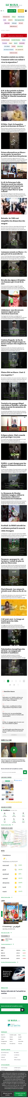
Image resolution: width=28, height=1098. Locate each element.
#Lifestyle (14, 23)
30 (14, 685)
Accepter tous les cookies (20, 1094)
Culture (2, 1039)
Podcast (20, 1043)
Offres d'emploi (17, 1059)
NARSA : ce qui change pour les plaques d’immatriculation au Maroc (13, 465)
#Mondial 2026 (6, 16)
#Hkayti (13, 16)
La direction (3, 1054)
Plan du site (3, 1059)
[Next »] (18, 685)
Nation (23, 40)
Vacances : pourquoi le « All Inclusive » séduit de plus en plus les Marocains (12, 561)
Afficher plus (14, 734)
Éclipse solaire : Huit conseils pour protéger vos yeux (13, 436)
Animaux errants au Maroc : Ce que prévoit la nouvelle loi (14, 253)
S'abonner (21, 10)
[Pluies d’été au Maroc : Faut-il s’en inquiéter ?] (14, 391)
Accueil (3, 30)
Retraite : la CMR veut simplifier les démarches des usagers (13, 221)
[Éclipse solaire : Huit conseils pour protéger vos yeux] (14, 451)
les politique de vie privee (14, 1090)
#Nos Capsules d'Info (19, 20)
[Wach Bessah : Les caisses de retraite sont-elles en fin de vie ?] (14, 607)
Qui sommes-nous (5, 1052)
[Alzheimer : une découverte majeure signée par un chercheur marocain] (14, 328)
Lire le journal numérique (14, 802)
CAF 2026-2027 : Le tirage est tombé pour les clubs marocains (12, 621)
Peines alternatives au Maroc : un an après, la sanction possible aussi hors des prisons (14, 154)
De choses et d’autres (8, 49)
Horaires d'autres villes (6, 824)
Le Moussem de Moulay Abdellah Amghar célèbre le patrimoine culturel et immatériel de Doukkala (12, 496)
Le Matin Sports (17, 1067)
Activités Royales (5, 40)
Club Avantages (4, 1067)
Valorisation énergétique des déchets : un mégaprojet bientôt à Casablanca (13, 651)
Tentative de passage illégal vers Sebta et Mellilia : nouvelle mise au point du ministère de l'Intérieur (14, 406)
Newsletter (10, 10)
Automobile (21, 43)
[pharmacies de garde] (14, 838)
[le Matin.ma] (14, 5)
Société (13, 46)
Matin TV (3, 1034)
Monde (11, 1037)
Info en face (20, 46)
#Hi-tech (21, 23)
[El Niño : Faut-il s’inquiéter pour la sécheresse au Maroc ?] (14, 141)
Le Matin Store (17, 1070)
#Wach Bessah (21, 16)
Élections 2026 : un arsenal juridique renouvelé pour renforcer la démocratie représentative (13, 715)
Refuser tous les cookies (7, 1094)
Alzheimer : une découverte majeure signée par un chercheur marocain (12, 312)
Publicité (3, 1057)
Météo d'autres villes (5, 897)
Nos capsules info (19, 49)
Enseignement (4, 1041)
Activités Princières (16, 40)
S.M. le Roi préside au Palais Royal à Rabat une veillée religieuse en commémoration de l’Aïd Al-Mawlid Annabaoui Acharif (13, 94)
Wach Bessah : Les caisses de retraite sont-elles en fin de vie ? (13, 591)
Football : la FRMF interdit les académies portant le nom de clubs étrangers (13, 528)
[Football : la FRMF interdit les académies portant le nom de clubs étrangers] (14, 547)
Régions (11, 1039)
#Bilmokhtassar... (13, 26)
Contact (15, 1057)
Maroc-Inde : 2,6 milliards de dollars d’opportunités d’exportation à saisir (12, 707)
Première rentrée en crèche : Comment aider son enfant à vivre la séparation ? (13, 60)
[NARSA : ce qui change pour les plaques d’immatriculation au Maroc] (14, 481)
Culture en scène (13, 52)
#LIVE (4, 20)
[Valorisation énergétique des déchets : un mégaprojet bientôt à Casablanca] (14, 667)
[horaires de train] (13, 974)
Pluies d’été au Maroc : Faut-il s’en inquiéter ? (13, 373)
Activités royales (13, 1034)
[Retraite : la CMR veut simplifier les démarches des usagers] (14, 240)
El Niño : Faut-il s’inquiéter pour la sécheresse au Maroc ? (13, 125)
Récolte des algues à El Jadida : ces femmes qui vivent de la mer (13, 282)
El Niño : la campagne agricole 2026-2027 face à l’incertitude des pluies (13, 723)
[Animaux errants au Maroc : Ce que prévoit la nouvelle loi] (14, 268)
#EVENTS (10, 20)
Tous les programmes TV (6, 944)
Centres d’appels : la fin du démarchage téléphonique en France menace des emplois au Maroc (13, 342)
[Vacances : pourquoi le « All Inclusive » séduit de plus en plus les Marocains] (14, 577)
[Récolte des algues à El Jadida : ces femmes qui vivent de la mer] (14, 298)
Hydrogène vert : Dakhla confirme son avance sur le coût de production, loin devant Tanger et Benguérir (13, 699)
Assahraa (3, 1070)
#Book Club (7, 23)
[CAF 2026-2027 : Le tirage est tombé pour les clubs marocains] (14, 637)
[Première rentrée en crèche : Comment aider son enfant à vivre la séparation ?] (14, 78)
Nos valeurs (16, 1052)
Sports (15, 43)
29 (9, 685)
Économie (5, 43)
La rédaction (16, 1054)
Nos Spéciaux (12, 1043)
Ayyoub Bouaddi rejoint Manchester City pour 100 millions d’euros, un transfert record (13, 731)
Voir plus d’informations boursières (8, 962)
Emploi (10, 43)
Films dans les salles (5, 932)
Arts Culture (7, 46)
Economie (3, 1037)
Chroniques (3, 1043)
